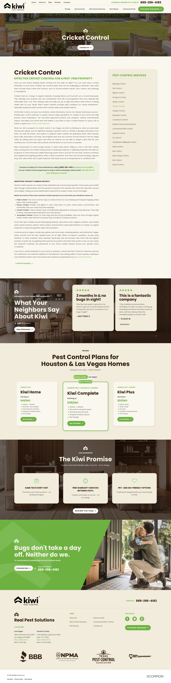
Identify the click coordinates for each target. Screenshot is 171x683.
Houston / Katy (80, 377)
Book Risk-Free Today (84, 511)
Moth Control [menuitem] (118, 147)
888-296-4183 (150, 2)
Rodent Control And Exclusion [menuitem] (124, 124)
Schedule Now (22, 568)
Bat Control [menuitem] (117, 151)
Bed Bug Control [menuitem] (119, 84)
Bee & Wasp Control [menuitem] (121, 156)
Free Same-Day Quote (149, 9)
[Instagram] (142, 619)
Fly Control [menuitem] (117, 138)
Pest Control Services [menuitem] (97, 9)
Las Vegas (92, 377)
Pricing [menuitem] (67, 9)
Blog (50, 2)
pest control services (82, 257)
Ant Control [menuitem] (117, 88)
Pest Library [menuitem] (114, 9)
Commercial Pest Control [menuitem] (123, 129)
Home (34, 2)
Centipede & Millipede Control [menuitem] (124, 142)
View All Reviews (23, 329)
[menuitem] (10, 679)
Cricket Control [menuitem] (119, 106)
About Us (42, 2)
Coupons (67, 2)
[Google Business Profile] (134, 619)
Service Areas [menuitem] (80, 9)
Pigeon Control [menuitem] (118, 93)
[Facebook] (127, 619)
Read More (124, 324)
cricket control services (40, 123)
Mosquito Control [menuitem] (119, 115)
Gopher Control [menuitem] (119, 111)
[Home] (15, 7)
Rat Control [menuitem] (117, 160)
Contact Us (97, 626)
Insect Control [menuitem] (118, 164)
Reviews (58, 2)
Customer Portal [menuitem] (129, 9)
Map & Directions (21, 640)
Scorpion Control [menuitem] (119, 97)
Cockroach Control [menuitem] (120, 120)
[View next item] (156, 336)
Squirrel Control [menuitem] (119, 133)
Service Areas (98, 618)
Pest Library (74, 626)
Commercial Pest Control (103, 622)
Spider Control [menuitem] (118, 102)
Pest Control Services (78, 622)
